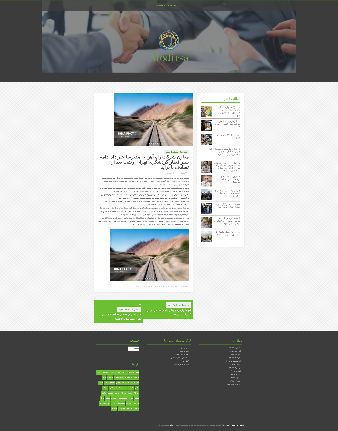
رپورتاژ (136, 393)
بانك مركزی (135, 383)
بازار (103, 378)
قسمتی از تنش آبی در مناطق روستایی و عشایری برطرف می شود (227, 221)
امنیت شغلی (118, 378)
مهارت (114, 403)
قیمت (107, 398)
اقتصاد (136, 378)
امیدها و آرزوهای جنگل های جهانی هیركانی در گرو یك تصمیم (169, 312)
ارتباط (170, 5)
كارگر (102, 398)
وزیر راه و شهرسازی (125, 409)
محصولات (121, 403)
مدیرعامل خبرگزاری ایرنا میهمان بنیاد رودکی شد (228, 205)
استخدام (105, 372)
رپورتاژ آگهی (184, 351)
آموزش (131, 372)
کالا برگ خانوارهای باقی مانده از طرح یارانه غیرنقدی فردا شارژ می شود (228, 111)
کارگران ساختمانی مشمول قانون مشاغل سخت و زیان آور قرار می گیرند (227, 151)
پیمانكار (114, 409)
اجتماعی (124, 372)
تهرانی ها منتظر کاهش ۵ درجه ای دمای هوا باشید (228, 233)
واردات (136, 409)
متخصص (129, 403)
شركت (163, 208)
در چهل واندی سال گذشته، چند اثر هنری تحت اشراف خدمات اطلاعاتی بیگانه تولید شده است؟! (227, 166)
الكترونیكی (128, 378)
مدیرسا (169, 173)
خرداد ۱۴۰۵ (236, 358)
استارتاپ (113, 372)
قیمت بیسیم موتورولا (180, 365)
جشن (137, 388)
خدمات (124, 388)
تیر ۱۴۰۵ (237, 355)
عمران (131, 398)
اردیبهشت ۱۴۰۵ (234, 361)
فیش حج (185, 361)
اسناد (98, 372)
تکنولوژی (183, 287)
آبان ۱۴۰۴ (236, 378)
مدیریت (155, 287)
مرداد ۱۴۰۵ (236, 351)
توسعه (177, 287)
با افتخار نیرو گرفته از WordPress (232, 425)
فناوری (161, 287)
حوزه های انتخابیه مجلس (179, 358)
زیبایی (130, 393)
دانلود (111, 388)
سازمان (171, 287)
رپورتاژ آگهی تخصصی (181, 355)
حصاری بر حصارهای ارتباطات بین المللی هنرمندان (230, 179)
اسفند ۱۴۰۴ (235, 365)
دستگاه (105, 388)
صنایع (137, 398)
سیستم (110, 393)
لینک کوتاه (139, 287)
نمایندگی (103, 403)
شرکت (166, 287)
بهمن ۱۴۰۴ (236, 368)
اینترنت (109, 378)
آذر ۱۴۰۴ (237, 375)
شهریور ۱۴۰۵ (235, 348)
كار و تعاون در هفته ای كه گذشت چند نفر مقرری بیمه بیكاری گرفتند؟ (121, 316)
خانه (175, 5)
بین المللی (125, 383)
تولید (106, 383)
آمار (137, 372)
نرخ (109, 403)
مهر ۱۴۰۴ (236, 381)
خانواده (131, 388)
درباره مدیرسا (160, 5)
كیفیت (136, 403)
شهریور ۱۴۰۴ (235, 385)
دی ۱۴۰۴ (237, 371)
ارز (119, 372)
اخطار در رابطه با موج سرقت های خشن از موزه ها (227, 124)
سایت (117, 393)
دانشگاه (117, 388)
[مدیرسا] (169, 46)
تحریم (118, 383)
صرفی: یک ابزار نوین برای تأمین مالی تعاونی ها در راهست (227, 193)
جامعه (100, 383)
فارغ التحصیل (122, 398)
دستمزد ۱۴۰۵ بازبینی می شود (228, 136)
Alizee (172, 425)
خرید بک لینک (183, 348)
